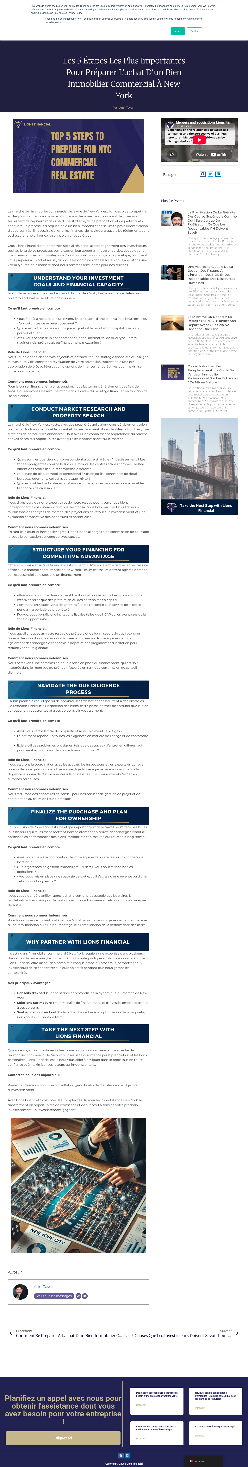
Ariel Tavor (43, 1286)
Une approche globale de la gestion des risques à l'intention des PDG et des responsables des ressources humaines (211, 275)
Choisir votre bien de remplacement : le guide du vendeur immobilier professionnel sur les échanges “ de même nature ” (213, 374)
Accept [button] (178, 31)
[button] (203, 174)
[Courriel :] (85, 1296)
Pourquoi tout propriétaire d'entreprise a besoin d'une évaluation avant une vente (156, 1394)
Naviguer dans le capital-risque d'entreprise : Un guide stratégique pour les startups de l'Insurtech (215, 1396)
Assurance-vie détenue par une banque (215, 1426)
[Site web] (78, 1296)
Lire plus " (141, 1405)
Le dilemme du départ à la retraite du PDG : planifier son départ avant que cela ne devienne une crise (212, 323)
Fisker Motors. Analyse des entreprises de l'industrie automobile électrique (156, 1428)
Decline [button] (194, 31)
